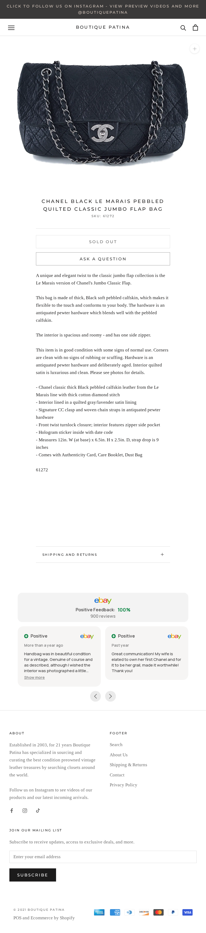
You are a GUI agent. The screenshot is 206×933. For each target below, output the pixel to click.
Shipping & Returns (128, 764)
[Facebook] (11, 810)
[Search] (183, 27)
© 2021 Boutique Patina (39, 910)
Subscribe (32, 875)
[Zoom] (194, 48)
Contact (117, 775)
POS (17, 917)
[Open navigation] (11, 27)
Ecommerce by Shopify (53, 917)
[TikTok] (38, 810)
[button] (34, 677)
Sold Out (103, 241)
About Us (119, 754)
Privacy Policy (123, 784)
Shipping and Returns (69, 555)
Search (116, 744)
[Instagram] (25, 810)
